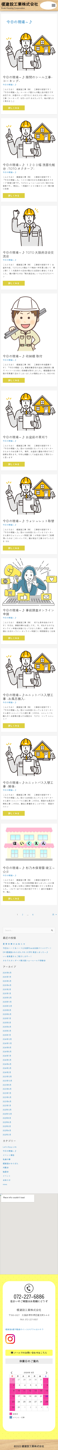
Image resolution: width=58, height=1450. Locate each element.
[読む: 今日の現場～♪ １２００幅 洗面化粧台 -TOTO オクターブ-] (29, 138)
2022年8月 (7, 1122)
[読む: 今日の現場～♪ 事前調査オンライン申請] (29, 581)
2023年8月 (7, 1089)
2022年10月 (7, 1113)
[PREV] (12, 1372)
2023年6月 (7, 1097)
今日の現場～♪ (9, 84)
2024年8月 (7, 1051)
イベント (7, 1175)
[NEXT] (46, 1372)
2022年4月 (7, 1130)
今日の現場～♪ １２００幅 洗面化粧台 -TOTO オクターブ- (29, 167)
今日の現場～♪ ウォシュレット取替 (28, 521)
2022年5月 (7, 1126)
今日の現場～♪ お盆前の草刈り (25, 437)
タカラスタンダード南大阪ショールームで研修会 (24, 960)
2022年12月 (7, 1109)
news (5, 1184)
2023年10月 (7, 1080)
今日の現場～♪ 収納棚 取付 (22, 356)
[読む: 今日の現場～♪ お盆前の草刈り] (29, 411)
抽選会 (6, 1171)
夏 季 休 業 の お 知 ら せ (14, 944)
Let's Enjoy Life (10, 1146)
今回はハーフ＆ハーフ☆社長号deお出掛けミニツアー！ (27, 948)
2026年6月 (7, 981)
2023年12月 (7, 1076)
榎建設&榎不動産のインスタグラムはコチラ (24, 1329)
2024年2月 (7, 1072)
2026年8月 (7, 972)
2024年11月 (7, 1043)
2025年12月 (7, 997)
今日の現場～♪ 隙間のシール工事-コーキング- (27, 79)
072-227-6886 (29, 1296)
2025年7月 (7, 1018)
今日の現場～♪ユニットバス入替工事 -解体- (28, 784)
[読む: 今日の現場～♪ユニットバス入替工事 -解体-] (29, 756)
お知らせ (7, 1180)
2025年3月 (7, 1030)
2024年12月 (7, 1039)
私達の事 (7, 1159)
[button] (54, 5)
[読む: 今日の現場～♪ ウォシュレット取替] (29, 495)
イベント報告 (8, 1155)
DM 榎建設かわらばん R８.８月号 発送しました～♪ (25, 952)
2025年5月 (7, 1022)
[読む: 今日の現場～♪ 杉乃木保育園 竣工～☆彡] (29, 843)
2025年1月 (7, 1035)
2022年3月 (7, 1134)
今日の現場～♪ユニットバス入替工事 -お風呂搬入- (28, 697)
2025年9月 (7, 1010)
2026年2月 (7, 989)
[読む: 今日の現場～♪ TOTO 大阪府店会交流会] (29, 226)
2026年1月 (7, 993)
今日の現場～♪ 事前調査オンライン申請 (28, 612)
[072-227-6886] (29, 1288)
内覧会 (6, 1167)
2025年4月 (7, 1026)
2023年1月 (7, 1105)
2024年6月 (7, 1060)
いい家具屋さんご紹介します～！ (17, 956)
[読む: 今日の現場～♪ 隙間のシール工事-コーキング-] (29, 51)
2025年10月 (7, 1006)
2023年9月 (7, 1084)
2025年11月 (7, 1001)
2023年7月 (7, 1093)
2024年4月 (7, 1064)
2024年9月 (7, 1047)
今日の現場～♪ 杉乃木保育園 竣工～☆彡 (29, 870)
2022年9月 (7, 1118)
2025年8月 (7, 1014)
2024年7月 (7, 1055)
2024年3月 (7, 1068)
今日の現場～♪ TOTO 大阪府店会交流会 (28, 254)
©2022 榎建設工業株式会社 (29, 1446)
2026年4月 (7, 985)
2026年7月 (7, 976)
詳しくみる (13, 107)
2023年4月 (7, 1101)
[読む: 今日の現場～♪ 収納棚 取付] (25, 322)
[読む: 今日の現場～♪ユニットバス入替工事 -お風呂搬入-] (29, 669)
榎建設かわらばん (10, 1163)
